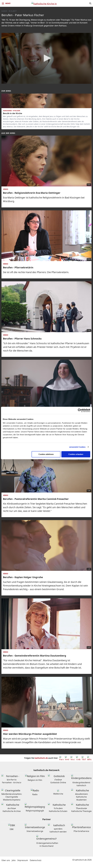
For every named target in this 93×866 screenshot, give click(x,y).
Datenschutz (35, 860)
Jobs (14, 860)
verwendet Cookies (77, 447)
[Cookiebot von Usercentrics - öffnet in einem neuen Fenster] (79, 410)
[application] (46, 58)
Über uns (5, 860)
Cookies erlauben (75, 454)
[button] (46, 58)
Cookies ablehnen (46, 454)
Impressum (22, 860)
